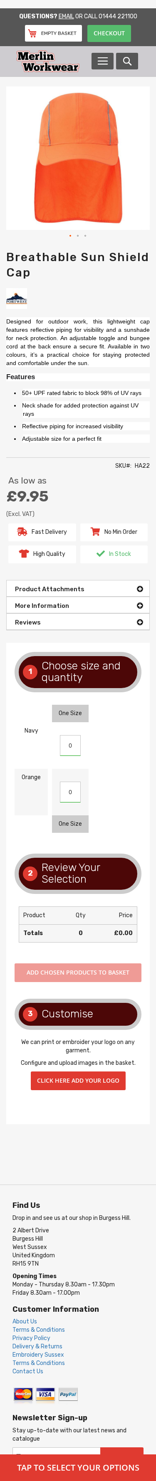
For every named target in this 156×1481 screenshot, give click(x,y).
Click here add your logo (78, 1080)
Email (66, 16)
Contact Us (27, 1371)
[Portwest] (16, 297)
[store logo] (54, 61)
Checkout (109, 33)
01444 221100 (118, 16)
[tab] (78, 588)
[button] (70, 236)
